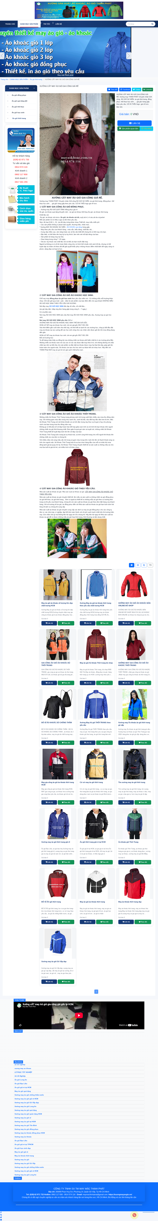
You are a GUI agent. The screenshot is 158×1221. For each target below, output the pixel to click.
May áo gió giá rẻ (21, 1152)
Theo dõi (67, 623)
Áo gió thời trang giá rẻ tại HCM (93, 842)
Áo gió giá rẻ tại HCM (23, 1087)
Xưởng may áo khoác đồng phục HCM (30, 1133)
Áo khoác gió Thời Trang (128, 842)
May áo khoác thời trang (24, 1156)
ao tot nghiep (20, 1064)
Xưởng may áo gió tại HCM (25, 1121)
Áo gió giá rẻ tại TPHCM (24, 1144)
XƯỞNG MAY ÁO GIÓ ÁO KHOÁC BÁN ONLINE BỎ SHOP (134, 604)
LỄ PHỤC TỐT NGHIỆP (23, 1072)
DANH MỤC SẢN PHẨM (19, 88)
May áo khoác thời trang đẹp (129, 902)
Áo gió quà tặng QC (19, 101)
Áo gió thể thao (18, 107)
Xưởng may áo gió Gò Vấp (25, 1163)
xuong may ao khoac (23, 1068)
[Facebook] (1, 1212)
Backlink (18, 1062)
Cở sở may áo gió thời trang (91, 782)
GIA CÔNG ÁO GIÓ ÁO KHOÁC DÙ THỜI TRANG (55, 664)
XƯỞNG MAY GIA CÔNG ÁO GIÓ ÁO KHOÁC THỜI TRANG (133, 664)
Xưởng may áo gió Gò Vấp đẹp (53, 961)
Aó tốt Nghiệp (20, 1076)
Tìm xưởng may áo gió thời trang (131, 782)
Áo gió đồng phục (19, 95)
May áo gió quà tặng (23, 1091)
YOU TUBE (19, 1000)
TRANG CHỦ (10, 24)
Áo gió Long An (21, 1080)
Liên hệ (136, 123)
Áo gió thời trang (19, 118)
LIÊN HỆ (58, 24)
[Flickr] (1, 1220)
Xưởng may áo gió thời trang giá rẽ (55, 842)
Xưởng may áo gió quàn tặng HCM (28, 1114)
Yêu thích (147, 129)
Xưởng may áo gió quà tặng (26, 1110)
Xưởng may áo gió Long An (25, 1106)
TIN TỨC (46, 24)
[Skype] (1, 1215)
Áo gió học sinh (18, 112)
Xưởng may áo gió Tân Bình (26, 1125)
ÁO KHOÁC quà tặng (74, 227)
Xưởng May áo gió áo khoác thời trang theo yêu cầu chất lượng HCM (95, 604)
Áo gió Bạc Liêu (21, 1083)
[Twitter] (1, 1217)
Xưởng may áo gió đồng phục (26, 1129)
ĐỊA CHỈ (18, 1031)
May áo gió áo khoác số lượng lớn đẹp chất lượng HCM (57, 604)
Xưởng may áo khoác (23, 1137)
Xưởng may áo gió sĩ (23, 1118)
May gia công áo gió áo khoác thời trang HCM (57, 783)
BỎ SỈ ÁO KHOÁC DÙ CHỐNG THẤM (56, 722)
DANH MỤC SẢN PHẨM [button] (29, 24)
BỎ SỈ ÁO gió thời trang (51, 902)
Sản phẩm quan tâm (129, 129)
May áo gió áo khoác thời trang (92, 902)
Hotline (18, 1178)
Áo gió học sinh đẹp (23, 1148)
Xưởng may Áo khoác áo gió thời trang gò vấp (134, 724)
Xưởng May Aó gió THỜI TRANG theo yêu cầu (95, 724)
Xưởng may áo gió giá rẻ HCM (26, 1099)
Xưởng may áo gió (22, 1160)
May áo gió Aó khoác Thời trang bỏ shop (96, 663)
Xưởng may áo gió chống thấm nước (29, 1095)
